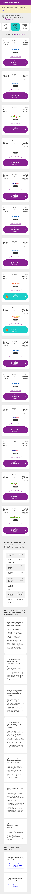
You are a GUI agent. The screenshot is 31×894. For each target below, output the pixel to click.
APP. (3, 11)
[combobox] (19, 34)
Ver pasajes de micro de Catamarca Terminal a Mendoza (15, 865)
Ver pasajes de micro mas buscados (15, 885)
